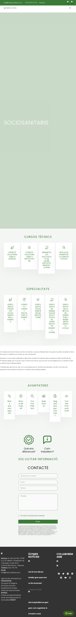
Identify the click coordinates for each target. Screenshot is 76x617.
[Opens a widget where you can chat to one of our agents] (68, 613)
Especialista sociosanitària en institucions (38, 311)
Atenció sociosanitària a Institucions (29, 256)
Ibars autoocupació (9, 407)
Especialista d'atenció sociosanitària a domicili (10, 313)
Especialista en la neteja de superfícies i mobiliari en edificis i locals (65, 316)
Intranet (42, 3)
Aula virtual (44, 403)
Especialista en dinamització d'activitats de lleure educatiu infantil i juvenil (51, 318)
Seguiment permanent (55, 408)
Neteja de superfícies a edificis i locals (64, 255)
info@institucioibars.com (12, 3)
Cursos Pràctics (32, 405)
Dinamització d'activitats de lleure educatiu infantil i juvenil (46, 260)
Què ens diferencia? (28, 450)
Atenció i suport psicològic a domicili (24, 312)
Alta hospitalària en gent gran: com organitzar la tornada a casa (38, 608)
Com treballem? (47, 450)
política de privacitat (36, 516)
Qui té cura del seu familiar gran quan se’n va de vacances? (37, 577)
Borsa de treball (21, 405)
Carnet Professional (66, 406)
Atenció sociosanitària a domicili (12, 255)
